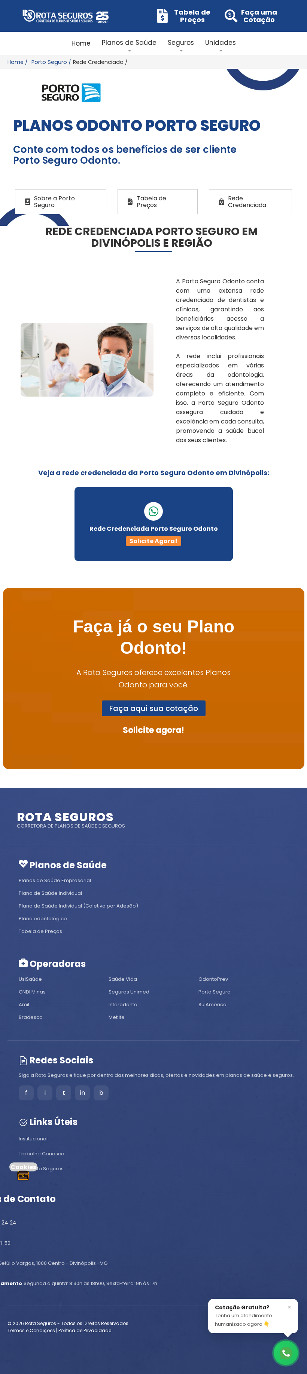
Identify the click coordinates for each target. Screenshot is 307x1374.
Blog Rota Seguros (41, 1168)
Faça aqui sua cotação (153, 708)
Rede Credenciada (247, 201)
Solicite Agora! (153, 541)
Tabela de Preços (151, 201)
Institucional (33, 1138)
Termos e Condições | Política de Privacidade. (59, 1330)
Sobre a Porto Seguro (54, 201)
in (82, 1092)
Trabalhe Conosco (41, 1153)
